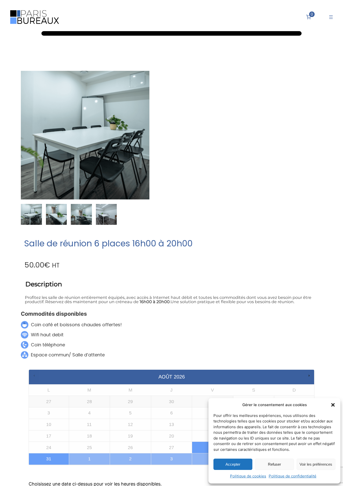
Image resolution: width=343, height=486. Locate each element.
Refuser (274, 464)
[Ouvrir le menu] (331, 17)
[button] (332, 404)
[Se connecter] (320, 17)
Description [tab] (43, 284)
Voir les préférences (316, 464)
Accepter (232, 464)
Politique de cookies (248, 476)
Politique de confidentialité (292, 476)
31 (48, 458)
